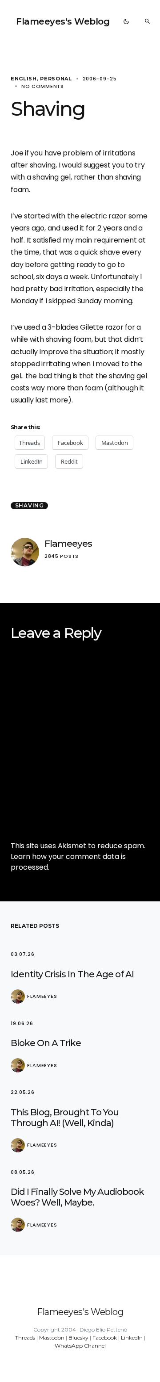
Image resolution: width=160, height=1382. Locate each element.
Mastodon (51, 1337)
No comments (42, 86)
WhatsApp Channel (80, 1345)
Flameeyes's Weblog (62, 21)
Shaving (29, 505)
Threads (25, 1337)
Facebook (104, 1337)
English (24, 78)
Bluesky (78, 1337)
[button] (126, 21)
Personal (56, 78)
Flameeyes (68, 543)
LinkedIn (132, 1337)
